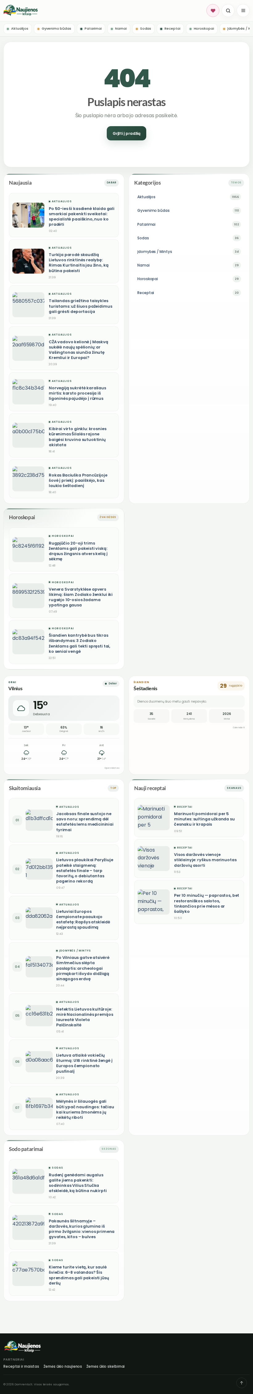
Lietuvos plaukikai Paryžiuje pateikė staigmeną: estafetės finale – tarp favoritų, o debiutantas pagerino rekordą (84, 870)
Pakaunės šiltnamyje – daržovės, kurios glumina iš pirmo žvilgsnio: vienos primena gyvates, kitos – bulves (81, 1228)
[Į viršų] (241, 1383)
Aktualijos (62, 201)
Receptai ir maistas (21, 1366)
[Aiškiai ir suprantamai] (103, 10)
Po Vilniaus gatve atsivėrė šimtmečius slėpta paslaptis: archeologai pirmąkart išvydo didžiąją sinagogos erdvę (83, 968)
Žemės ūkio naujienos (63, 1366)
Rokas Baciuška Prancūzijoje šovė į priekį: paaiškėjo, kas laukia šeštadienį (78, 480)
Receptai (185, 807)
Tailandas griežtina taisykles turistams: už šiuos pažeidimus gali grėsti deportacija (80, 306)
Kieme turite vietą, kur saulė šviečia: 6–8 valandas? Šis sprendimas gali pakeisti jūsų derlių (79, 1274)
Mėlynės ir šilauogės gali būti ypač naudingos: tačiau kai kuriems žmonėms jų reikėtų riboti (85, 1109)
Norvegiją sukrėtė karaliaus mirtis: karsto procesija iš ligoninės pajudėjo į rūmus (77, 393)
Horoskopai (63, 536)
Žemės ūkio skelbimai (105, 1366)
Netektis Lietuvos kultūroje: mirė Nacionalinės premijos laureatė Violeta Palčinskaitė (84, 1017)
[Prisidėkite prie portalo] (212, 10)
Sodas (57, 1167)
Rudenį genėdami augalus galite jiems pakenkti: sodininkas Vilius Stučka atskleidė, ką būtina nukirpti (78, 1182)
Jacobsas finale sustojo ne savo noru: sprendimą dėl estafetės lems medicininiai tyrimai (85, 821)
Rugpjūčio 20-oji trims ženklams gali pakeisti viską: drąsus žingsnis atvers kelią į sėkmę (78, 551)
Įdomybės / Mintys (75, 950)
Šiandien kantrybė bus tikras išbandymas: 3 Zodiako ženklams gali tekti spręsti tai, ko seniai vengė (79, 643)
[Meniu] (243, 10)
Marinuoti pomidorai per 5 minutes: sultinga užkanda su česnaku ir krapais (204, 819)
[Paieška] (228, 10)
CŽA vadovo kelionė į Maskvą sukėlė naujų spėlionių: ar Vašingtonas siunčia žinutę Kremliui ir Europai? (78, 349)
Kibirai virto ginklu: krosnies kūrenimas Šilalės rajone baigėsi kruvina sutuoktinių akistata (77, 436)
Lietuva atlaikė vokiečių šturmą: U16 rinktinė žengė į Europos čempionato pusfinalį (84, 1063)
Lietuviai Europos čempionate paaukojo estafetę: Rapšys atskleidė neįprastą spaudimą (83, 919)
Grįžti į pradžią (126, 133)
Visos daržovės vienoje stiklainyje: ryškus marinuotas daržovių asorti (205, 860)
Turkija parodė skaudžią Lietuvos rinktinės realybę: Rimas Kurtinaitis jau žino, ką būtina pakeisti (78, 262)
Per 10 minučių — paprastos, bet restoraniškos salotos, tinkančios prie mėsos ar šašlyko (206, 903)
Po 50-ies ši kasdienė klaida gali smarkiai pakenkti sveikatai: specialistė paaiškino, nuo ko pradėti (81, 216)
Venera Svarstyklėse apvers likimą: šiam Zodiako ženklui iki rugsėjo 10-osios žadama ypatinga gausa (81, 597)
